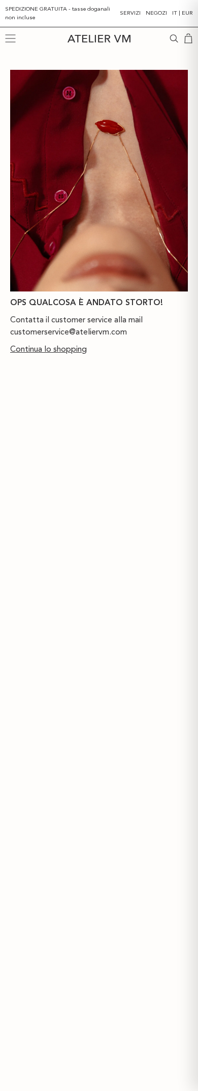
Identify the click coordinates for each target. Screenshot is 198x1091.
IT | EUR (182, 13)
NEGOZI (156, 13)
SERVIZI (130, 13)
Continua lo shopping (48, 349)
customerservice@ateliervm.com (68, 332)
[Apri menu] (10, 38)
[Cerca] (174, 38)
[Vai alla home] (99, 39)
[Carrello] (188, 38)
